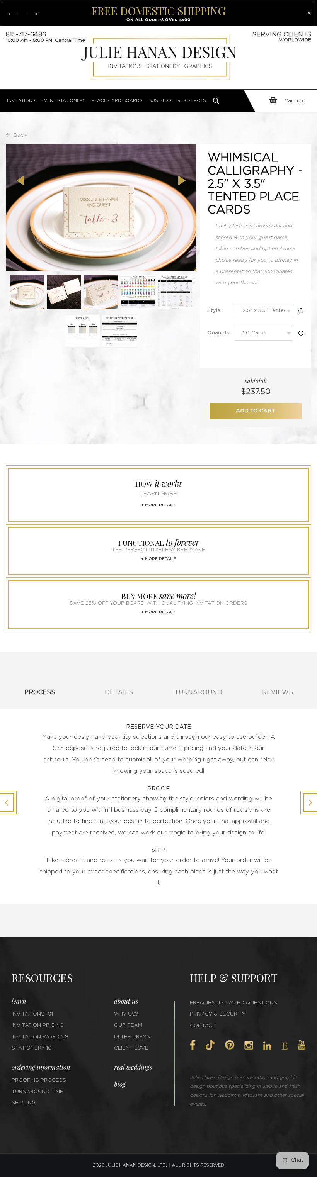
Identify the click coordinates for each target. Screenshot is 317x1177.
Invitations (21, 100)
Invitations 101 (32, 1014)
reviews (277, 692)
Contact (203, 1025)
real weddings (133, 1067)
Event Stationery (63, 100)
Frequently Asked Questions (233, 1003)
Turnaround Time (37, 1091)
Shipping (24, 1103)
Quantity (219, 333)
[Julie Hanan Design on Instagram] (248, 1045)
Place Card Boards (117, 100)
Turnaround (198, 692)
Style (214, 310)
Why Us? (126, 1014)
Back (20, 135)
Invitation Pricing (37, 1025)
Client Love (131, 1048)
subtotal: (256, 380)
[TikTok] (210, 1045)
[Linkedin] (267, 1045)
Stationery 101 (32, 1048)
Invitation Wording (40, 1037)
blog (120, 1084)
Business (160, 100)
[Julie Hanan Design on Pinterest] (230, 1045)
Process (39, 692)
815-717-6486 (26, 34)
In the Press (132, 1037)
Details (119, 692)
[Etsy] (284, 1046)
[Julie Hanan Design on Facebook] (193, 1045)
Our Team (128, 1025)
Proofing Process (39, 1080)
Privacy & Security (217, 1014)
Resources (191, 100)
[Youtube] (301, 1045)
